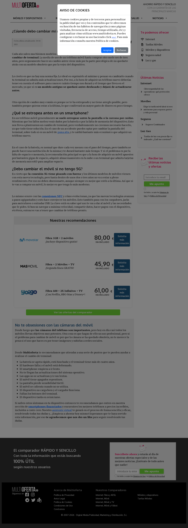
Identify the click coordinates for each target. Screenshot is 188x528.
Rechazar (121, 50)
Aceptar (107, 50)
